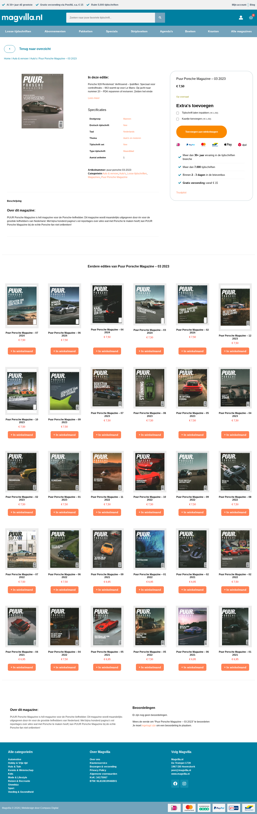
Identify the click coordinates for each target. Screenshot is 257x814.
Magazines (94, 177)
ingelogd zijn (149, 725)
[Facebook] (175, 784)
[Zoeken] (160, 18)
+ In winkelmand (22, 351)
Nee (125, 125)
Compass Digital (49, 808)
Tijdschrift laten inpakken (200, 113)
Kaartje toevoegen (196, 119)
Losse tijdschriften (137, 173)
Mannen (127, 119)
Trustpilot (181, 192)
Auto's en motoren (132, 138)
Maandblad (128, 151)
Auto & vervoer (20, 58)
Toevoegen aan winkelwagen (201, 131)
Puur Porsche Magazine (114, 177)
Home (7, 58)
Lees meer (94, 98)
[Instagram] (184, 784)
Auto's (33, 58)
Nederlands (129, 131)
